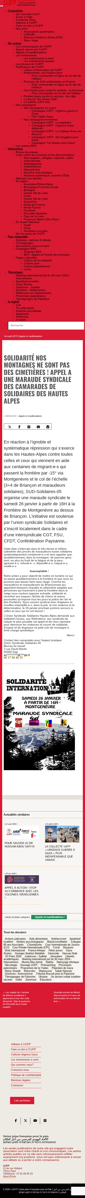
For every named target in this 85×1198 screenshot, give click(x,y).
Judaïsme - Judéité (36, 956)
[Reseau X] (25, 1121)
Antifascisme (58, 938)
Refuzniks (29, 971)
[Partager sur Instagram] (28, 427)
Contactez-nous (20, 1070)
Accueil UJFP (10, 336)
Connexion (17, 1085)
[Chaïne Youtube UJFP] (35, 1121)
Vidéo (18, 979)
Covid (56, 947)
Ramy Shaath (13, 971)
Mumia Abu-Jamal (32, 962)
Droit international (15, 950)
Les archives (22, 1100)
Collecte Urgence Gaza (24, 1054)
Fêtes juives (56, 950)
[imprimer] (48, 427)
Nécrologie (11, 965)
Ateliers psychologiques (30, 941)
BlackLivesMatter (57, 941)
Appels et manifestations (30, 336)
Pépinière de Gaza (62, 968)
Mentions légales (20, 1080)
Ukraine (43, 976)
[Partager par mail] (38, 427)
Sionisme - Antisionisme (19, 974)
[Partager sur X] (9, 427)
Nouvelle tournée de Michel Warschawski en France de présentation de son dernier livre (67, 996)
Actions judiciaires (15, 938)
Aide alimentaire (38, 938)
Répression (45, 971)
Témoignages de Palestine (20, 976)
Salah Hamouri (63, 971)
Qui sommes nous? (22, 1064)
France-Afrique (36, 950)
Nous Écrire (9, 1176)
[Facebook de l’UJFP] (16, 1121)
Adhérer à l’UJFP (21, 1044)
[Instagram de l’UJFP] (45, 1121)
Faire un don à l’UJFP (23, 1049)
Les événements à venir (25, 1059)
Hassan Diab (69, 953)
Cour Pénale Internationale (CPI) (30, 947)
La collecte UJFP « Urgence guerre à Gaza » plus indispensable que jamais (60, 853)
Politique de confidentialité (26, 1075)
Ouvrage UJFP (28, 965)
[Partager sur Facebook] (19, 427)
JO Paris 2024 (13, 956)
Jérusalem (56, 956)
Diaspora (68, 947)
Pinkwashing (48, 965)
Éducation (45, 979)
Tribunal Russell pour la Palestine (55, 974)
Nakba (49, 962)
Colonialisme (34, 944)
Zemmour (31, 979)
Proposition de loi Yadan (34, 968)
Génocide (53, 953)
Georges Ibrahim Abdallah (29, 953)
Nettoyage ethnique (68, 962)
